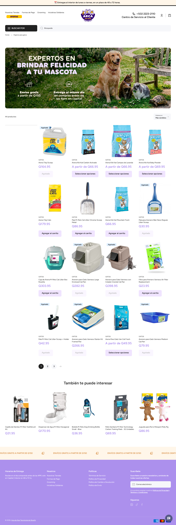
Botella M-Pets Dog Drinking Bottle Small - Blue (86, 428)
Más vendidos (161, 118)
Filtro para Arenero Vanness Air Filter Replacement (153, 281)
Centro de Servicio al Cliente (138, 17)
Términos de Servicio (97, 476)
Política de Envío (95, 485)
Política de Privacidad (97, 479)
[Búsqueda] (41, 28)
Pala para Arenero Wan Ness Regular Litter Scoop (153, 221)
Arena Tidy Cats (45, 220)
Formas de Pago (53, 479)
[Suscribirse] (167, 484)
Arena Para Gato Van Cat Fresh (117, 339)
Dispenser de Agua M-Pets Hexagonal (54, 427)
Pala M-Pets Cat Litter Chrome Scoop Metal (87, 221)
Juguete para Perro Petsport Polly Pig (153, 427)
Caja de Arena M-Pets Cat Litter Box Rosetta (53, 281)
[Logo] (88, 15)
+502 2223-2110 (145, 13)
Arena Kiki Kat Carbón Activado (84, 163)
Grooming (51, 482)
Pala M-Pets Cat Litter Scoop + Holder (54, 339)
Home (7, 35)
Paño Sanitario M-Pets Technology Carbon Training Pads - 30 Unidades (119, 428)
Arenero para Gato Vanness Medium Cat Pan (153, 340)
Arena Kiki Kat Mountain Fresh (117, 220)
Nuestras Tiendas (54, 476)
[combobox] (105, 28)
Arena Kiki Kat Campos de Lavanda (119, 163)
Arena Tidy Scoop (46, 163)
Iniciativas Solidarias (55, 485)
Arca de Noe (15, 520)
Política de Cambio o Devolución (101, 482)
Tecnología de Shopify (28, 520)
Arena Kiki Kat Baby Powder (150, 163)
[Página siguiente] (60, 366)
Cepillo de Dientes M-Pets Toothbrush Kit (20, 428)
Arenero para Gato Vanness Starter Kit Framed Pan (87, 340)
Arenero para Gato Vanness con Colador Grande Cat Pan (118, 281)
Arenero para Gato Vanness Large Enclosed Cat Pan (85, 281)
